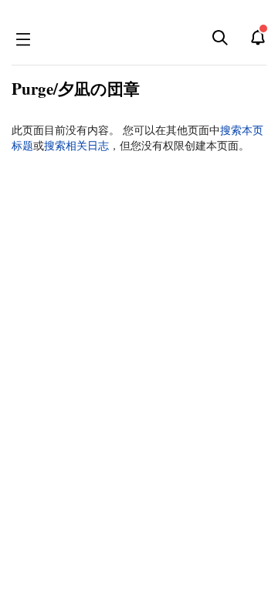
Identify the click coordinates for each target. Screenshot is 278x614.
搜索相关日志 (76, 145)
